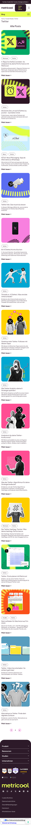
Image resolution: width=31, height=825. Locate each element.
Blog (3, 14)
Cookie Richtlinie (7, 798)
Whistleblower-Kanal (8, 811)
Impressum (5, 808)
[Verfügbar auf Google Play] (14, 777)
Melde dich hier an (20, 7)
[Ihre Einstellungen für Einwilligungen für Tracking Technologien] (28, 822)
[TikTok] (11, 791)
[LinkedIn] (23, 791)
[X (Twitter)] (15, 791)
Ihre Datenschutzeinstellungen (16, 820)
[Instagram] (7, 791)
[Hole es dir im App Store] (6, 777)
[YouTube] (19, 791)
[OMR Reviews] (24, 771)
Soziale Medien (10, 18)
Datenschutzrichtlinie (8, 801)
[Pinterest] (27, 791)
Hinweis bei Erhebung (9, 823)
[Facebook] (3, 791)
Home (3, 18)
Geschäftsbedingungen (9, 805)
